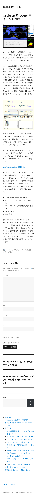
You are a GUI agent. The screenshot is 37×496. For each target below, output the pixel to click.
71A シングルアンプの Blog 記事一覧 (20, 439)
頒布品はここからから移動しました (17, 470)
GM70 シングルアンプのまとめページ (20, 442)
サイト (5, 325)
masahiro (9, 250)
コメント (6, 275)
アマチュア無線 (26, 250)
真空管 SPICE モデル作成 (16, 467)
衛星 (10, 252)
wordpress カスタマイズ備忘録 (17, 420)
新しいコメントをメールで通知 (12, 337)
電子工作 (8, 428)
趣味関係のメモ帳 (12, 7)
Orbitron (5, 252)
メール (5, 315)
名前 (4, 305)
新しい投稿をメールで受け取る (12, 343)
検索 (4, 397)
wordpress (8, 417)
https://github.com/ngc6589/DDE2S (14, 167)
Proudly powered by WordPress (23, 492)
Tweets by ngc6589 (9, 484)
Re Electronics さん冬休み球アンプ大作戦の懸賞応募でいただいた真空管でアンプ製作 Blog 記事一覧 (20, 453)
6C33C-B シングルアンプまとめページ (20, 436)
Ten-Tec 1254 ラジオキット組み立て (19, 464)
